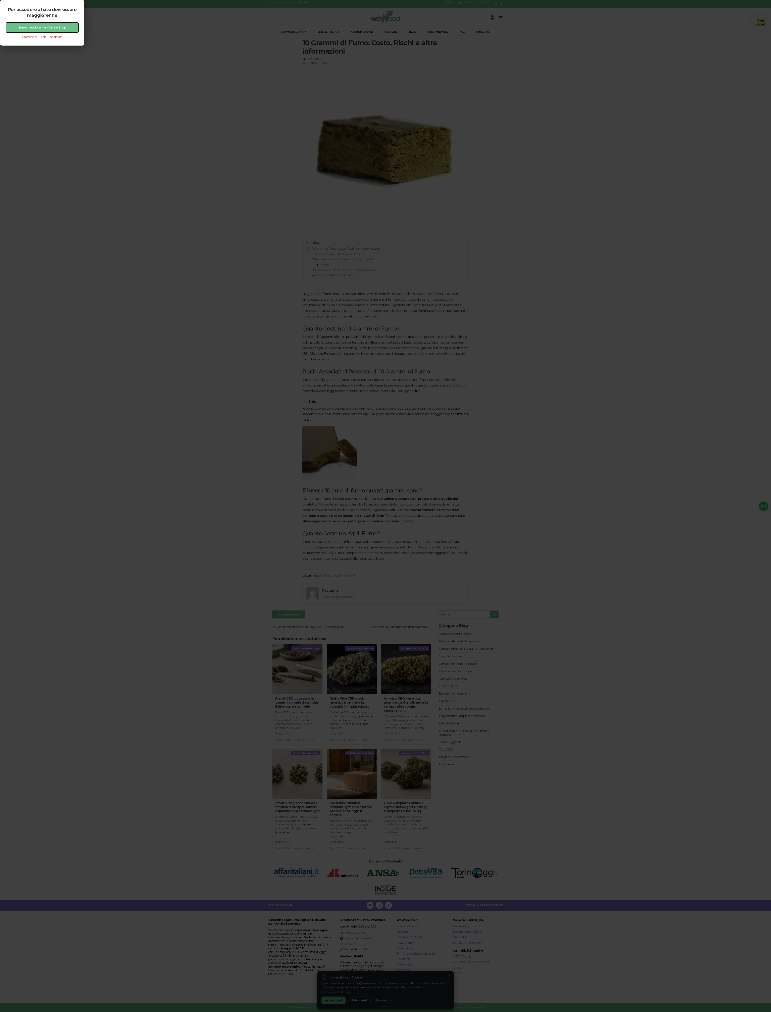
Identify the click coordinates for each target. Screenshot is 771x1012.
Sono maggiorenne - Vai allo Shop (42, 27)
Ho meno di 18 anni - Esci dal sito (42, 37)
